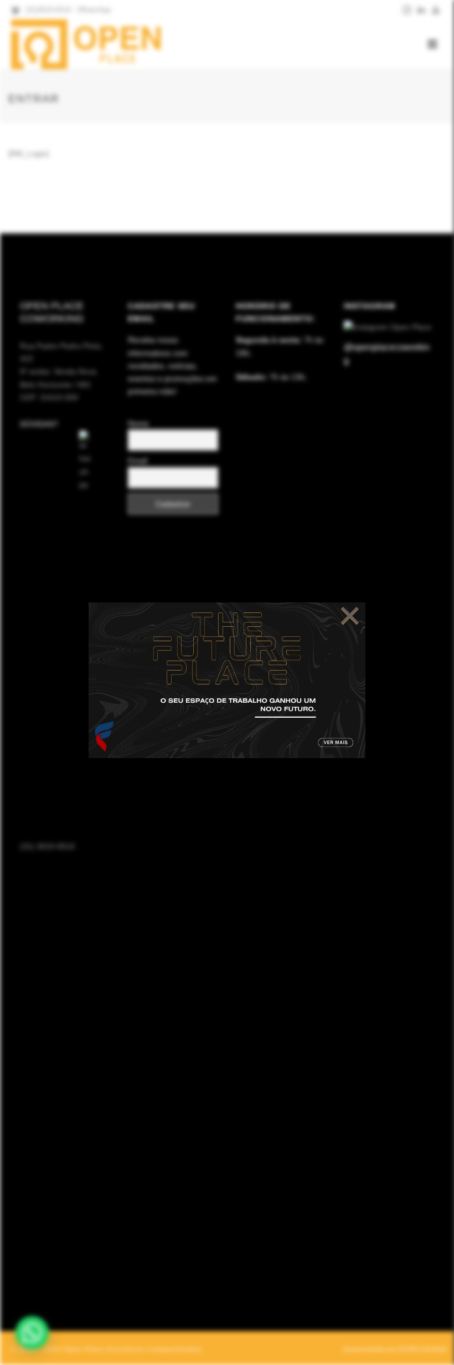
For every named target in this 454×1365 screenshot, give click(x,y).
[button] (32, 1332)
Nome (138, 423)
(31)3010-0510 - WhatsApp (68, 10)
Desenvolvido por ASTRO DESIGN (395, 1349)
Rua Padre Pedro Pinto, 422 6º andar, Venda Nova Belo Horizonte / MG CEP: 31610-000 (61, 371)
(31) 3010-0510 (47, 846)
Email (137, 460)
